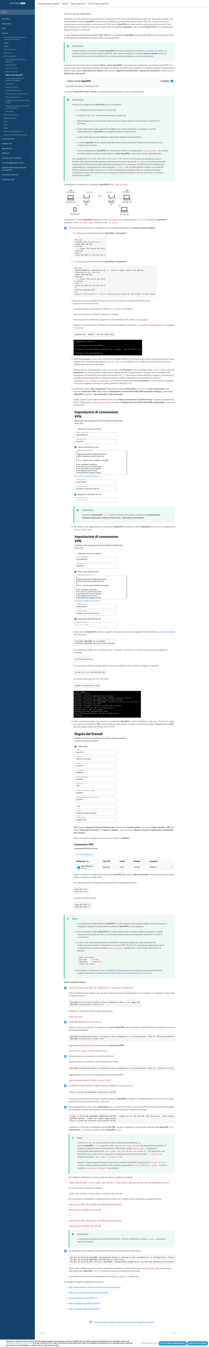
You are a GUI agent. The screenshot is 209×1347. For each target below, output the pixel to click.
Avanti (174, 1333)
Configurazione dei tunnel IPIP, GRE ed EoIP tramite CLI (17, 107)
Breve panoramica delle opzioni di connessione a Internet (15, 38)
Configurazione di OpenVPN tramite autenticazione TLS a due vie (123, 973)
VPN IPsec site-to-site (13, 97)
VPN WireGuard (10, 65)
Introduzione (6, 24)
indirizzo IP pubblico (156, 51)
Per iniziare (6, 19)
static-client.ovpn (162, 370)
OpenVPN (68, 19)
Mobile (6, 46)
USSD (6, 128)
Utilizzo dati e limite (10, 118)
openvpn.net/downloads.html (86, 303)
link (137, 1276)
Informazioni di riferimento (12, 158)
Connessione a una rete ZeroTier (16, 94)
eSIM (5, 121)
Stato (4, 28)
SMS (5, 125)
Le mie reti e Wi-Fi (8, 139)
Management (7, 148)
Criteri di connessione (11, 115)
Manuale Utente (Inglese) (48, 4)
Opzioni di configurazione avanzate (15, 135)
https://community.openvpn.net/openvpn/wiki (88, 1293)
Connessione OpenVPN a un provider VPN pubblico (15, 79)
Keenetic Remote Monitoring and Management (14, 169)
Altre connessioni (9, 56)
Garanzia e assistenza (10, 175)
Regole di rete (7, 144)
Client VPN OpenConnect (13, 90)
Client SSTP (9, 84)
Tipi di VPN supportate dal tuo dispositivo (15, 61)
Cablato (6, 43)
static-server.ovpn (110, 370)
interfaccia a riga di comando (162, 632)
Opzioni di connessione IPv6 (13, 131)
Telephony (5, 153)
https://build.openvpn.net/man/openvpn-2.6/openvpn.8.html (94, 1287)
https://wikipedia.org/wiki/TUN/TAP (84, 1309)
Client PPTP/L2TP (11, 68)
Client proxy (9, 111)
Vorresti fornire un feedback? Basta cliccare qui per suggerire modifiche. (124, 1322)
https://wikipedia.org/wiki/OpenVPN (84, 1303)
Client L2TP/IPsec (11, 72)
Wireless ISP (8, 53)
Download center (8, 179)
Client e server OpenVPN (14, 75)
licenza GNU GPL (144, 21)
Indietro (42, 1333)
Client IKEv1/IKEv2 (11, 87)
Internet (5, 33)
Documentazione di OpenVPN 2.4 (83, 1298)
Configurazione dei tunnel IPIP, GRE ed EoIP (17, 102)
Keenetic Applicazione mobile (12, 163)
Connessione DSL (10, 49)
